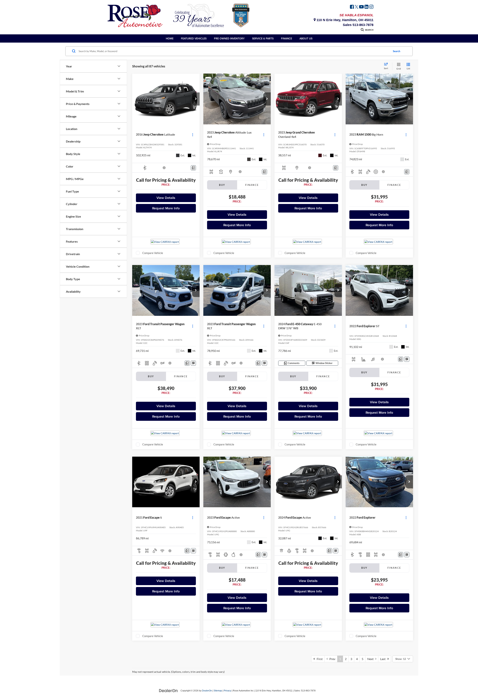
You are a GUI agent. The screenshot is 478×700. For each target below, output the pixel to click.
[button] (196, 99)
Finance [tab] (252, 184)
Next (371, 659)
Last (383, 659)
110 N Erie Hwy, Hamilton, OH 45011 (344, 20)
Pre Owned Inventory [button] (229, 38)
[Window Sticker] (193, 363)
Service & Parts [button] (263, 38)
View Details (165, 197)
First (319, 659)
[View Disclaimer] (164, 168)
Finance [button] (286, 38)
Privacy (227, 690)
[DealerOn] (168, 690)
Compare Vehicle (152, 253)
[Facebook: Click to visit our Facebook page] (352, 7)
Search (396, 51)
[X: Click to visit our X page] (356, 7)
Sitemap (218, 690)
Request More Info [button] (166, 208)
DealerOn (207, 690)
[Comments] (193, 167)
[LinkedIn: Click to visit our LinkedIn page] (366, 7)
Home (169, 38)
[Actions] (192, 134)
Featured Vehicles (194, 38)
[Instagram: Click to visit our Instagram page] (371, 7)
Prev (331, 659)
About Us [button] (305, 38)
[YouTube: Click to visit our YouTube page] (361, 7)
